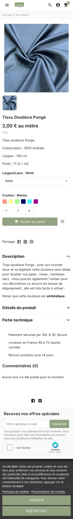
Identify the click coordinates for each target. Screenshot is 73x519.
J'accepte (36, 500)
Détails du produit (19, 307)
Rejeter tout (36, 511)
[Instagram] (40, 400)
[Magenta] (35, 201)
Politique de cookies (15, 491)
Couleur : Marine (14, 195)
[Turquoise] (29, 201)
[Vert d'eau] (17, 201)
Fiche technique (17, 320)
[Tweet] (25, 241)
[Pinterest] (31, 241)
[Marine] (23, 201)
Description (13, 256)
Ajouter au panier (30, 222)
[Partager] (19, 241)
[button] (50, 5)
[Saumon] (4, 201)
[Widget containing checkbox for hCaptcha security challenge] (33, 447)
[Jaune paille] (11, 201)
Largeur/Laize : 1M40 (18, 173)
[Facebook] (33, 400)
